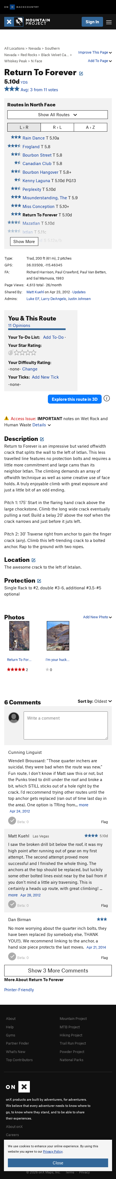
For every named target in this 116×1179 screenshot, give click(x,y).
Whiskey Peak (15, 61)
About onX (14, 1126)
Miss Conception (39, 206)
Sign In (92, 21)
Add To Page (98, 60)
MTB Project (70, 1027)
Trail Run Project (73, 1043)
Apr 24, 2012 (20, 811)
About (10, 1018)
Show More (24, 241)
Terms (69, 1172)
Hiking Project (71, 1035)
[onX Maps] (18, 1091)
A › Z (90, 127)
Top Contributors (19, 1059)
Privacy (84, 1172)
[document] (58, 1155)
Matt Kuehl (35, 292)
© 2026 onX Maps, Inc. (43, 1172)
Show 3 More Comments (58, 970)
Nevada (34, 48)
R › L (57, 127)
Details (39, 424)
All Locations (14, 48)
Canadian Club (37, 163)
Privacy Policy (53, 1151)
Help (10, 1027)
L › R (24, 127)
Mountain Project (73, 1018)
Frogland (31, 146)
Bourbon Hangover (40, 172)
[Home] (29, 22)
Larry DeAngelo (53, 298)
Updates (79, 292)
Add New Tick (45, 376)
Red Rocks (29, 54)
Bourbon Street (37, 154)
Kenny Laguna (36, 180)
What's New (15, 1051)
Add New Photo (96, 617)
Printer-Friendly (19, 989)
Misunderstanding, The (45, 197)
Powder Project (72, 1051)
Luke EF (32, 298)
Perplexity (32, 189)
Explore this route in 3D (75, 399)
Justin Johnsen (79, 298)
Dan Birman (19, 919)
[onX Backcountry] (21, 7)
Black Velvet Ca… (55, 54)
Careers (12, 1134)
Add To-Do (53, 337)
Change (29, 368)
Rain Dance (34, 137)
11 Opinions (19, 325)
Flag (104, 821)
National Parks (71, 1059)
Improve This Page (93, 52)
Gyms (10, 1035)
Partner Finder (17, 1043)
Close (58, 1162)
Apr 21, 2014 (96, 947)
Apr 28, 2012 (30, 895)
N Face (36, 61)
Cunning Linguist (25, 752)
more (83, 804)
